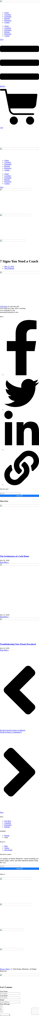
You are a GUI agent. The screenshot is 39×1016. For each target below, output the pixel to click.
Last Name (3, 996)
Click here (3, 306)
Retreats (7, 18)
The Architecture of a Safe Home (14, 556)
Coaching (7, 15)
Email (2, 1000)
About (6, 13)
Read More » (4, 562)
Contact (7, 22)
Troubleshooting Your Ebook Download (18, 644)
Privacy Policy (5, 969)
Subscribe (19, 496)
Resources (7, 20)
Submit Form (5, 1015)
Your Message (5, 1004)
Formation (7, 16)
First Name (4, 991)
